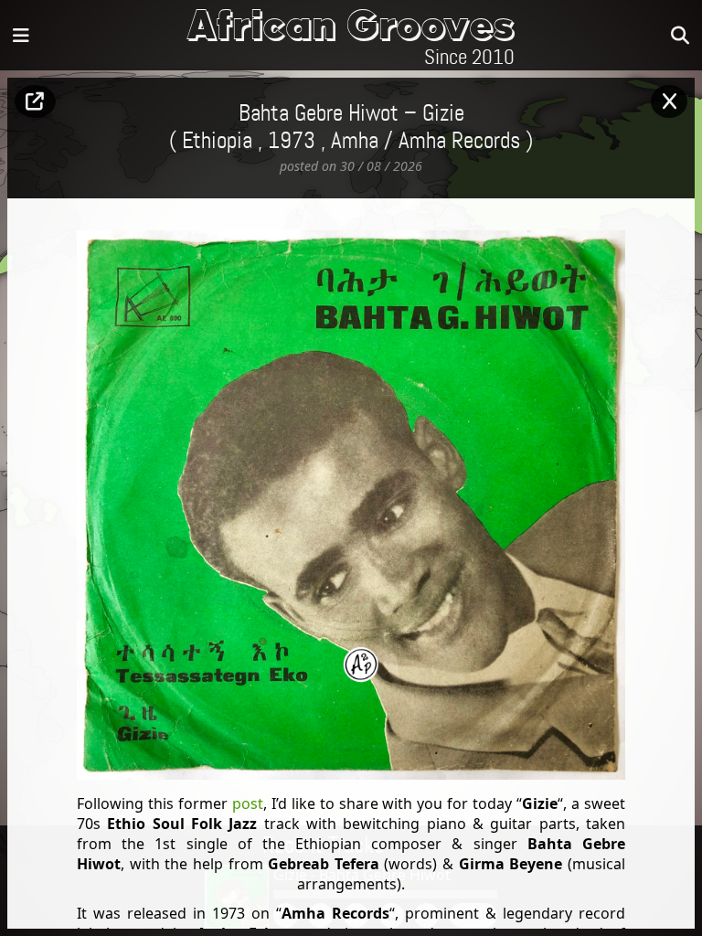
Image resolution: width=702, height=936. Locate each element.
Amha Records (459, 141)
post (247, 803)
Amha (354, 141)
